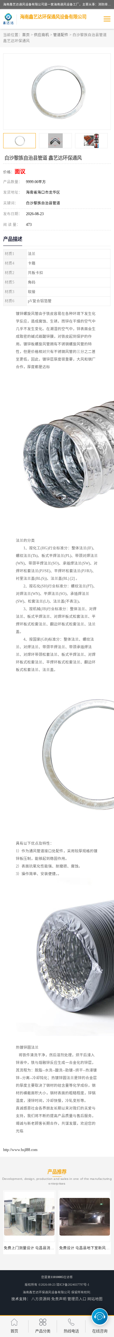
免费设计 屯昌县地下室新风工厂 (86, 1248)
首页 (26, 35)
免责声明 (58, 1299)
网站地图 (95, 1299)
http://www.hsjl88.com (20, 1150)
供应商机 (41, 35)
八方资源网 (40, 1299)
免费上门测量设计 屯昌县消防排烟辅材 (36, 1248)
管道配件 (60, 35)
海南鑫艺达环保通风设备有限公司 (46, 1292)
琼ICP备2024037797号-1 (72, 1284)
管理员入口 (76, 1299)
